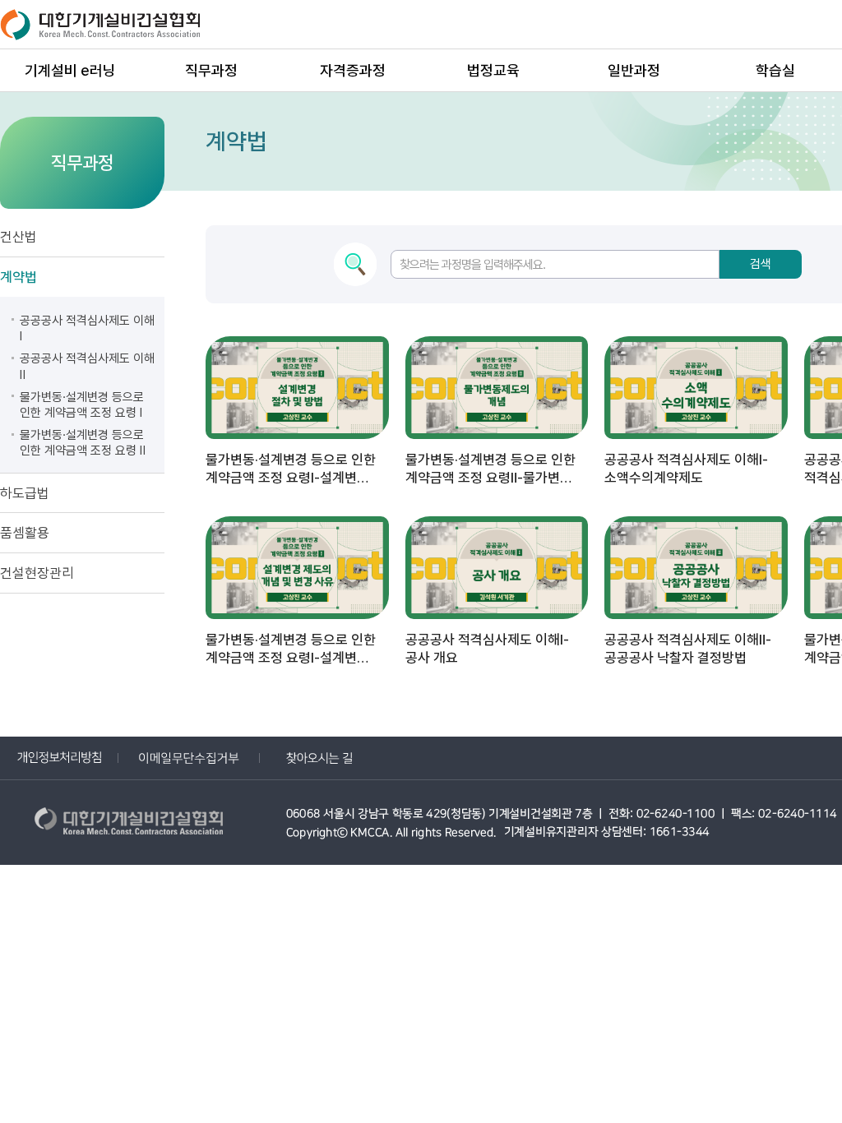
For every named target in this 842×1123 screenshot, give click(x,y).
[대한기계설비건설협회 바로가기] (131, 823)
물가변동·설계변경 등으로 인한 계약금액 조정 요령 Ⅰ (82, 405)
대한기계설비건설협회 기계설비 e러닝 (103, 24)
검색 (760, 263)
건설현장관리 (37, 573)
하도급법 (24, 493)
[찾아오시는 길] (319, 758)
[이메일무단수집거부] (189, 758)
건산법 (18, 237)
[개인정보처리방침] (59, 758)
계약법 (18, 277)
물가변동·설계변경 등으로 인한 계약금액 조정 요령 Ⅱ (83, 442)
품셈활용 (24, 533)
